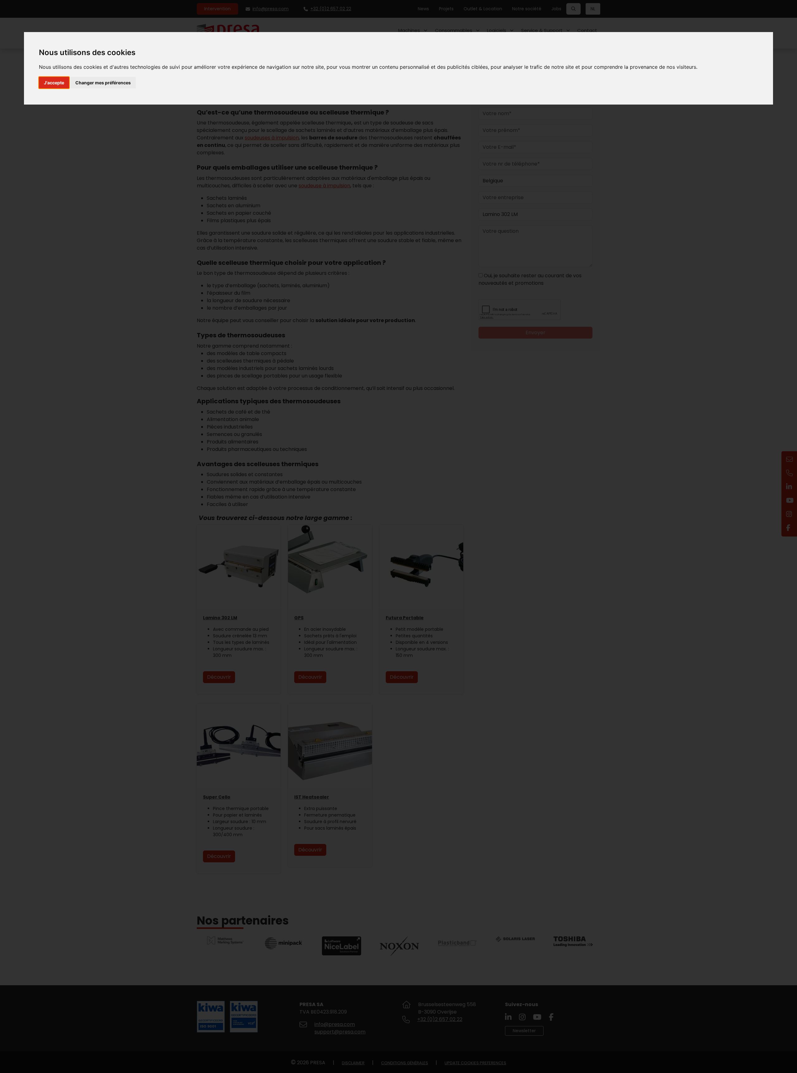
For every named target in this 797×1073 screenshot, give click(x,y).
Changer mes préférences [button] (103, 82)
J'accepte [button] (54, 82)
